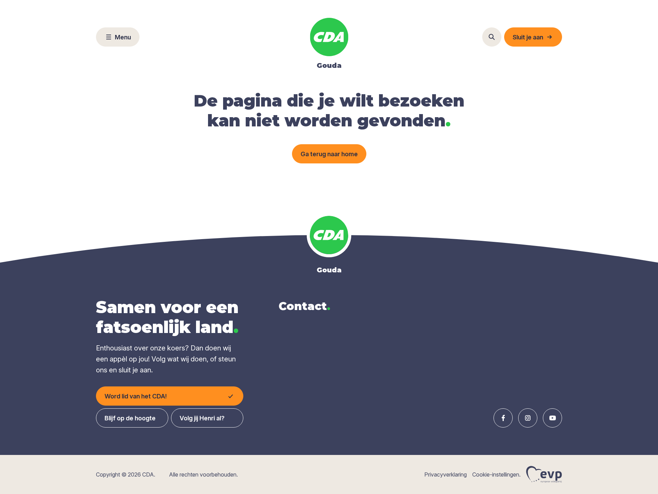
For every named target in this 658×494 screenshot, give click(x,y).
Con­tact (304, 306)
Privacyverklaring (445, 474)
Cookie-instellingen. (496, 474)
